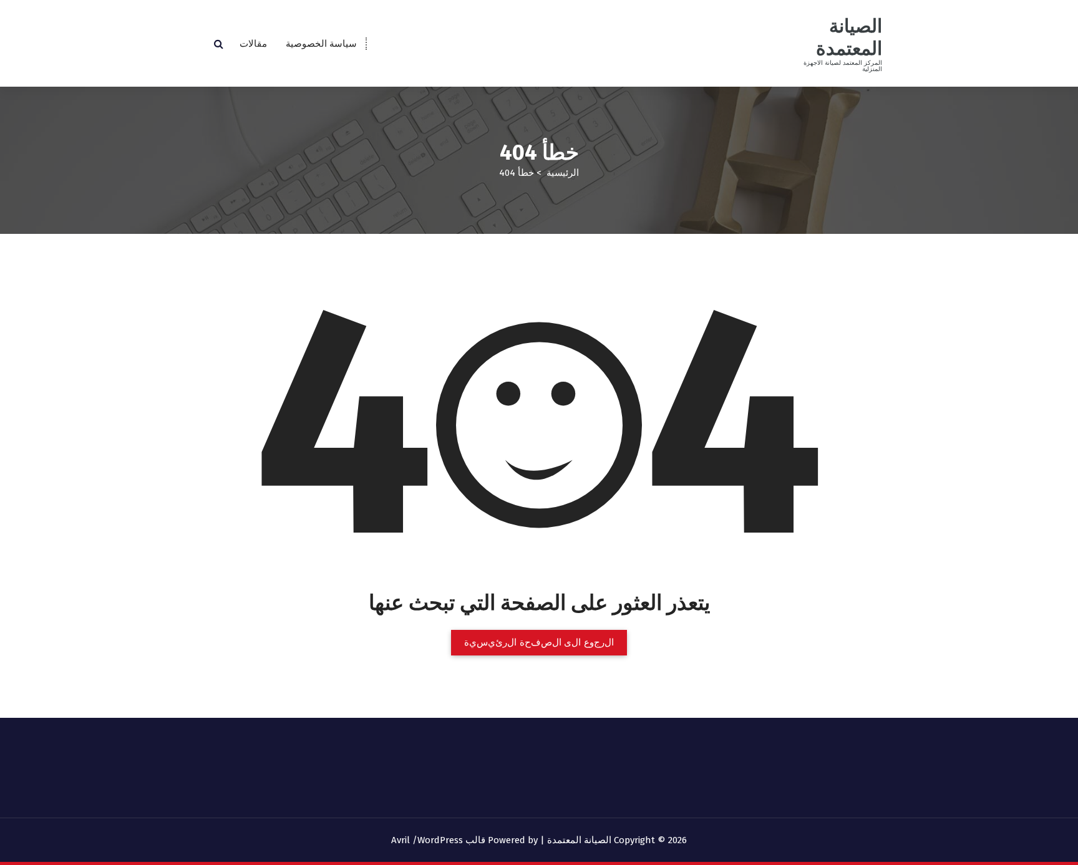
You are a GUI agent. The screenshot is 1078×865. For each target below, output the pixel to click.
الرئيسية (562, 172)
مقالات (253, 43)
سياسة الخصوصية (321, 43)
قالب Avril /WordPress (438, 840)
